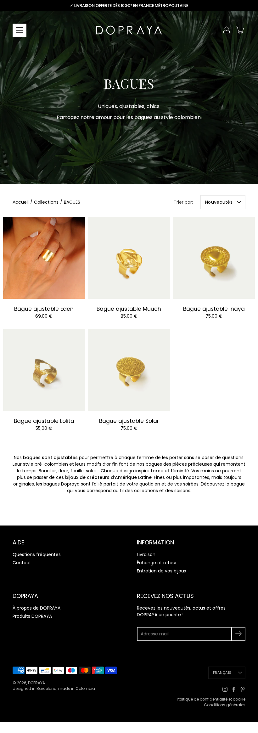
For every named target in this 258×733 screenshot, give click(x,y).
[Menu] (19, 30)
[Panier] (240, 30)
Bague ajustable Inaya (214, 309)
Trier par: (183, 202)
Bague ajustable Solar (129, 421)
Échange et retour (157, 563)
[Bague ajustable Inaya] (214, 258)
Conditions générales (224, 704)
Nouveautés (219, 202)
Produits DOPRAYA (32, 616)
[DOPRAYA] (129, 30)
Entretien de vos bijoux (161, 571)
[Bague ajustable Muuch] (129, 258)
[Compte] (227, 30)
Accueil (21, 202)
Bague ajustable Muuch (129, 309)
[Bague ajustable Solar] (129, 370)
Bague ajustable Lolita (44, 421)
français (222, 672)
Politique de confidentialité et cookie (211, 699)
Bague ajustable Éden (44, 309)
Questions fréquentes (37, 554)
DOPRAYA (36, 682)
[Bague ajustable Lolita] (44, 370)
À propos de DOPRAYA (36, 608)
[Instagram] (225, 689)
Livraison (146, 554)
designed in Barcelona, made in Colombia (54, 688)
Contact (22, 563)
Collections (46, 202)
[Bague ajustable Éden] (44, 258)
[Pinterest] (242, 689)
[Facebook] (234, 689)
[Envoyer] (238, 634)
